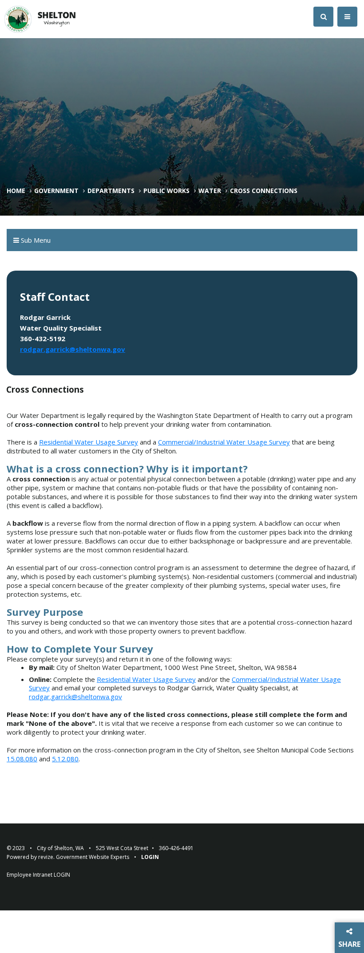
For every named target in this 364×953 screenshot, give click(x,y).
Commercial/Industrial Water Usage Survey (224, 441)
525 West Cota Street (122, 848)
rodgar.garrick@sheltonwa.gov (72, 349)
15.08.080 (22, 758)
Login (150, 857)
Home (16, 191)
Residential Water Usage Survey (88, 441)
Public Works (166, 191)
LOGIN (62, 874)
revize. (46, 857)
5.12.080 (65, 758)
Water (209, 191)
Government (56, 191)
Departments (111, 191)
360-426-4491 (176, 848)
